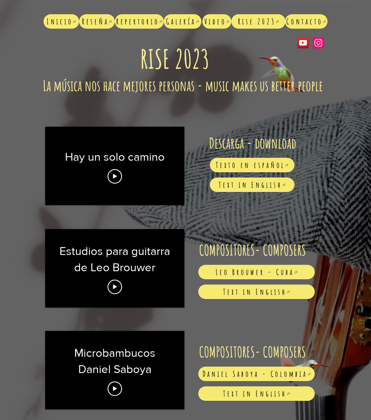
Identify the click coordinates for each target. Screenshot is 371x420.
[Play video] (115, 176)
